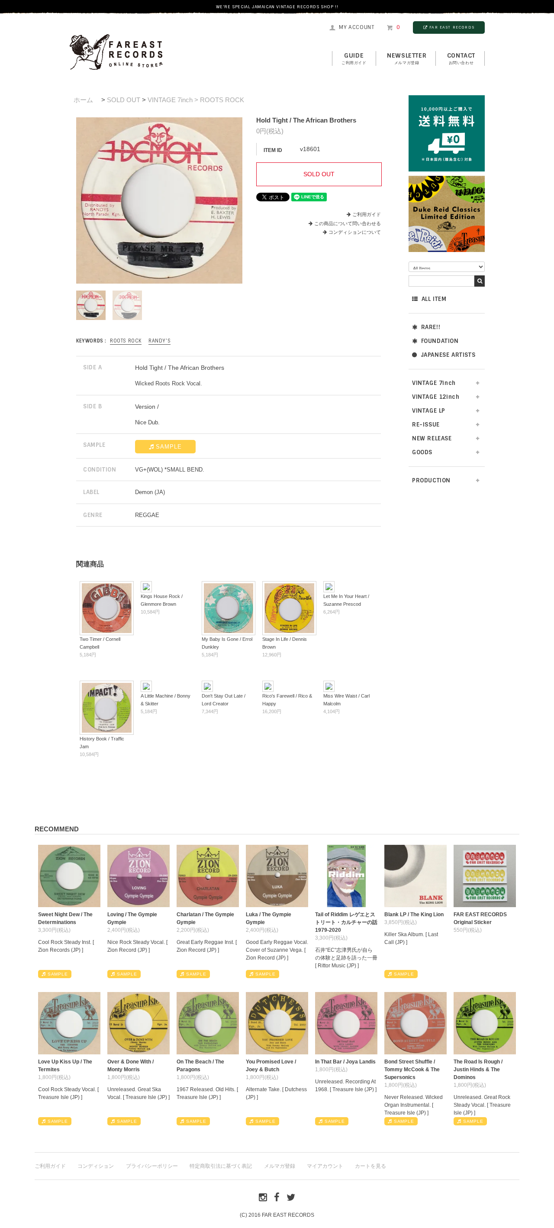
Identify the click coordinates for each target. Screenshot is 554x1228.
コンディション (95, 1166)
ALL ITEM (434, 299)
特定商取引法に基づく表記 (221, 1166)
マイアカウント (325, 1166)
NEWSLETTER (406, 58)
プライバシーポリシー (152, 1166)
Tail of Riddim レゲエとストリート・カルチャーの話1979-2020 (346, 922)
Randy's (159, 341)
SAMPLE (169, 446)
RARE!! (431, 327)
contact (461, 58)
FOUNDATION (440, 341)
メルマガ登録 (279, 1166)
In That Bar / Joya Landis (345, 1062)
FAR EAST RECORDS (451, 27)
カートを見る (370, 1166)
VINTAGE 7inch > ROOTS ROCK (196, 99)
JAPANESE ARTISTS (448, 355)
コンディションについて (355, 232)
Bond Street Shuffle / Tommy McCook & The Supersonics (412, 1069)
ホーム (83, 99)
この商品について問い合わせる (347, 223)
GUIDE (354, 58)
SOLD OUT (123, 99)
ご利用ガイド (366, 214)
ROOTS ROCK (126, 341)
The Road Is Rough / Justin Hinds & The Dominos (478, 1069)
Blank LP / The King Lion (414, 914)
